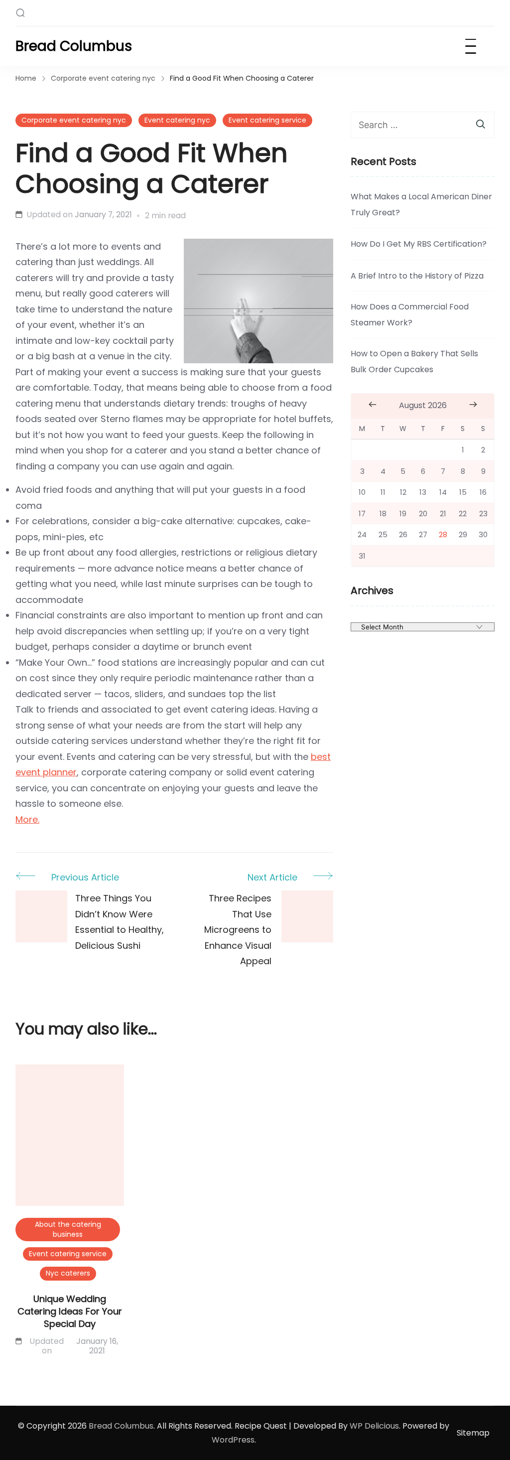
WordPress (233, 1440)
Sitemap (473, 1433)
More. (27, 819)
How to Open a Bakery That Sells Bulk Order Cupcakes (414, 361)
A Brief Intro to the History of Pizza (417, 276)
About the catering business (68, 1229)
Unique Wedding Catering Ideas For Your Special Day (69, 1311)
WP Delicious (374, 1426)
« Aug (372, 405)
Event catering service (267, 120)
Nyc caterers (68, 1273)
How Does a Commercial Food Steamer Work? (410, 314)
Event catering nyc (177, 120)
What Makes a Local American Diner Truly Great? (421, 204)
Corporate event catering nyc (73, 120)
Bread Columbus (73, 46)
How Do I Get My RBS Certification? (419, 244)
